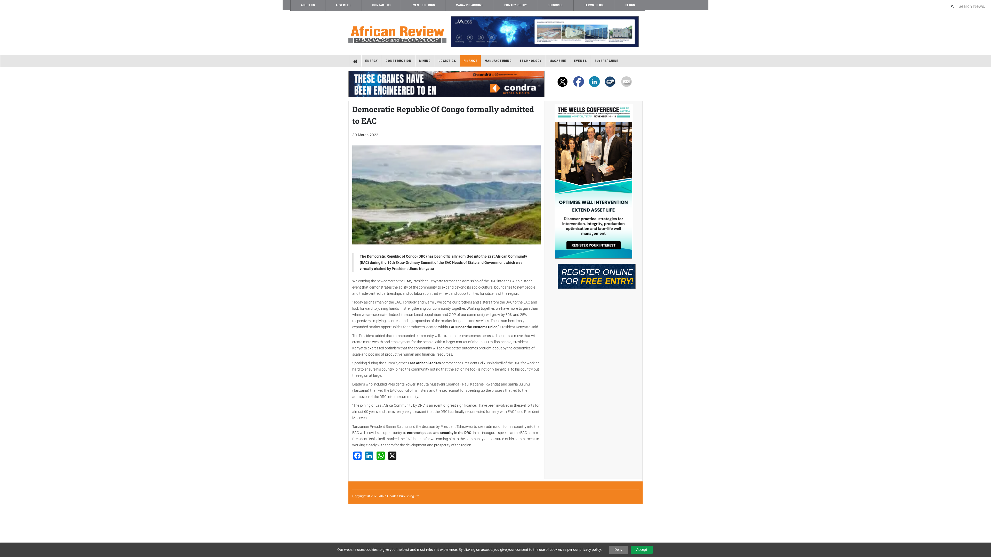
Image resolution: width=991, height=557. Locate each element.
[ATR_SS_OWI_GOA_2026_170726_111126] (593, 181)
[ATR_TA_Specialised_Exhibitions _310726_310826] (593, 274)
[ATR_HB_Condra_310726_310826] (446, 84)
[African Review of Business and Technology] (397, 33)
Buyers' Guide (606, 61)
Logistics (447, 61)
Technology (531, 61)
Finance (470, 61)
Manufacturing (498, 61)
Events (580, 61)
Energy (371, 61)
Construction (398, 61)
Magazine (557, 61)
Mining (425, 61)
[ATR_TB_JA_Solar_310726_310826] (544, 31)
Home (355, 61)
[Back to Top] (4, 508)
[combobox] (968, 6)
